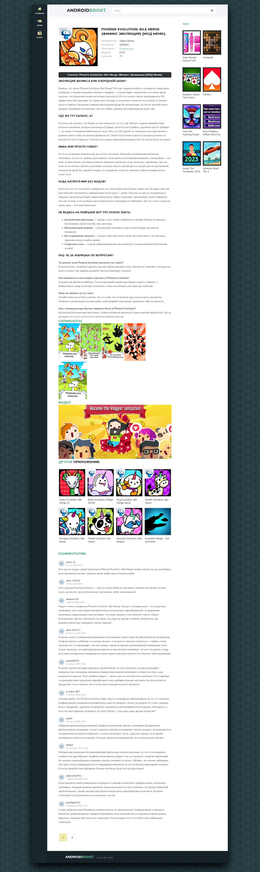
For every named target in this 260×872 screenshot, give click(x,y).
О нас (40, 37)
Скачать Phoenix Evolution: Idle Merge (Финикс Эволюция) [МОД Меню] (115, 74)
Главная (39, 13)
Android (86, 11)
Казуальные (126, 48)
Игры (39, 25)
